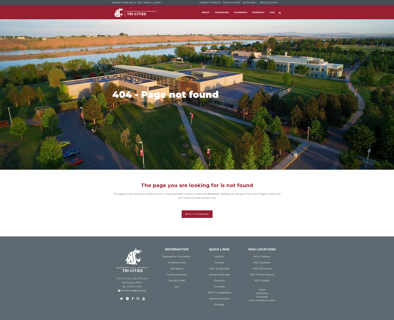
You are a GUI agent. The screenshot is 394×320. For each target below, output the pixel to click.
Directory (219, 280)
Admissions (176, 268)
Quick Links (249, 2)
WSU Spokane (262, 262)
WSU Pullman (262, 256)
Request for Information (177, 256)
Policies (262, 290)
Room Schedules (219, 298)
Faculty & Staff (231, 2)
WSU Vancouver (262, 268)
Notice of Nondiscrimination (262, 300)
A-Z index (219, 286)
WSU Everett (262, 280)
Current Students (210, 2)
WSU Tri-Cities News (219, 292)
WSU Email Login (219, 268)
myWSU (219, 256)
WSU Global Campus (262, 274)
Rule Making (262, 293)
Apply (158, 2)
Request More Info (123, 2)
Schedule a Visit (177, 262)
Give (176, 286)
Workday (219, 304)
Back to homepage (197, 214)
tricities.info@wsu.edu (133, 290)
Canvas (219, 262)
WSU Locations (268, 2)
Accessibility (262, 297)
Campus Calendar (219, 274)
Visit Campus (144, 2)
